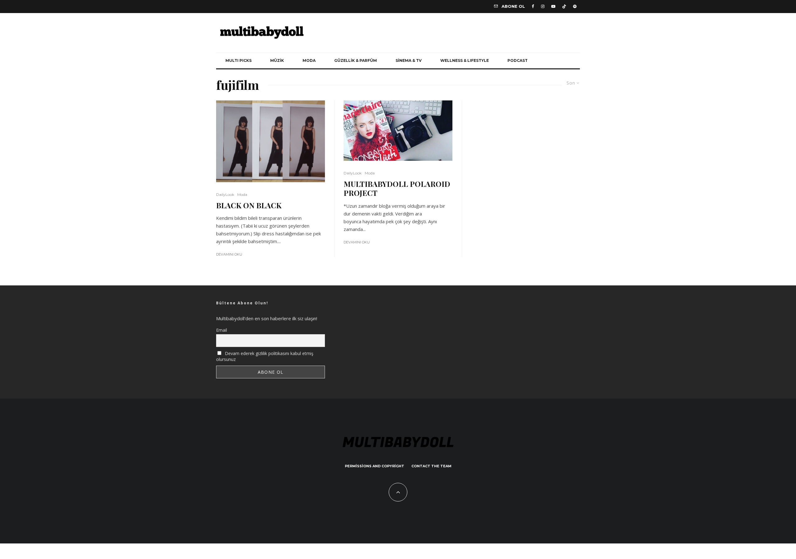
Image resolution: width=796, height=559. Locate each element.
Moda (242, 194)
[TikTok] (564, 6)
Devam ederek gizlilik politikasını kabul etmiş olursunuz (264, 356)
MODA (309, 60)
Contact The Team (431, 466)
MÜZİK (277, 60)
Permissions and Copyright (374, 466)
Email (221, 330)
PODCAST (517, 60)
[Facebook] (533, 6)
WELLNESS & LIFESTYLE (464, 60)
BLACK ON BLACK (248, 205)
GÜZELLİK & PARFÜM (355, 60)
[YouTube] (553, 6)
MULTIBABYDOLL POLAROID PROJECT (397, 188)
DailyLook (225, 194)
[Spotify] (575, 6)
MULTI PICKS (238, 60)
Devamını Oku (229, 254)
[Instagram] (543, 6)
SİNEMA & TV (409, 60)
